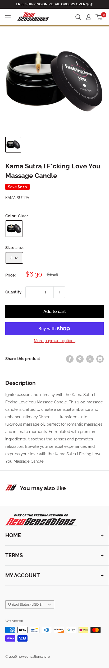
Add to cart (54, 311)
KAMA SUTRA (17, 198)
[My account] (88, 17)
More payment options (54, 340)
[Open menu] (8, 17)
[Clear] (14, 228)
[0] (99, 17)
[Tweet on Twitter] (90, 359)
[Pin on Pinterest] (80, 359)
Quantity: (13, 292)
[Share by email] (100, 359)
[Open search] (78, 17)
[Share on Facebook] (70, 359)
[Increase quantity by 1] (59, 292)
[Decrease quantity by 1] (31, 292)
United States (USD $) (25, 604)
